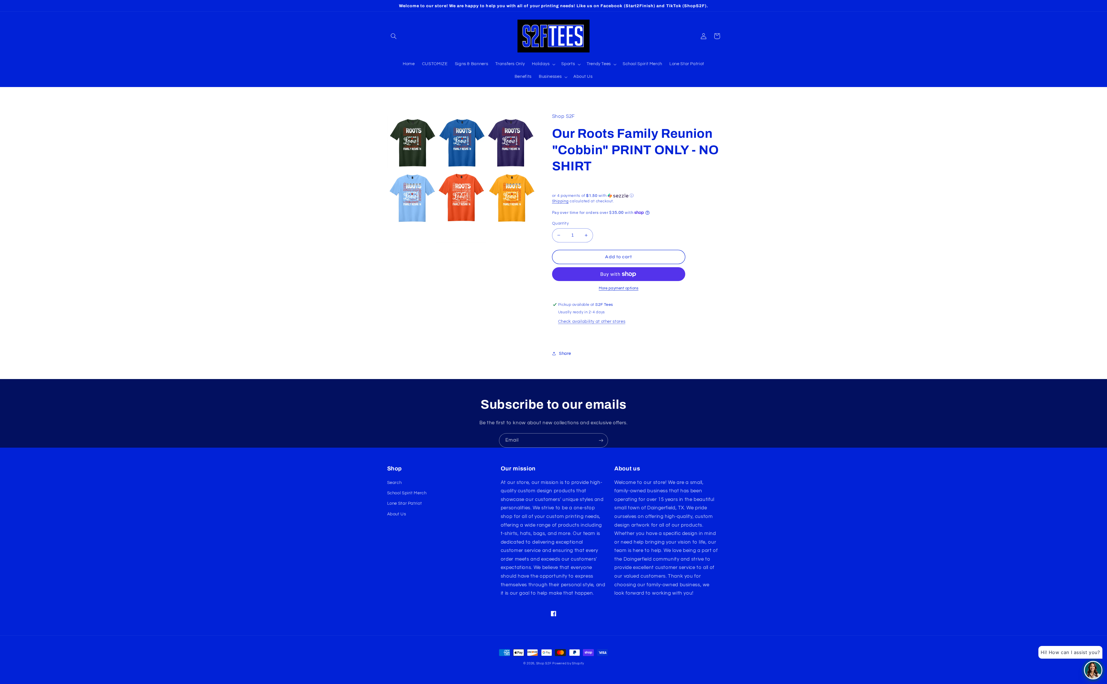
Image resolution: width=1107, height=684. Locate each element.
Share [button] (565, 353)
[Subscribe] (601, 440)
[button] (393, 36)
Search (394, 483)
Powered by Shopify (568, 663)
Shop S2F (543, 663)
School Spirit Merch (407, 493)
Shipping (560, 201)
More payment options (619, 288)
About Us (396, 514)
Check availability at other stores (591, 321)
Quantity (560, 223)
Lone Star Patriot (404, 503)
